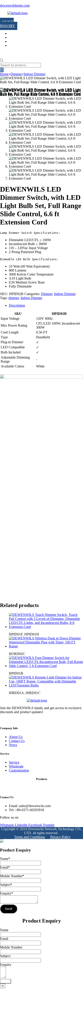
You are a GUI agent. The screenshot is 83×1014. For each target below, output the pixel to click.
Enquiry (6, 893)
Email (5, 867)
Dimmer (46, 294)
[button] (4, 17)
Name (5, 859)
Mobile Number (12, 876)
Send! (8, 909)
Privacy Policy (60, 837)
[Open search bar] (1, 61)
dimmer (13, 298)
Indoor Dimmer (65, 294)
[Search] (2, 69)
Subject (6, 885)
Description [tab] (17, 305)
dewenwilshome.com (15, 5)
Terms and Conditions (29, 837)
